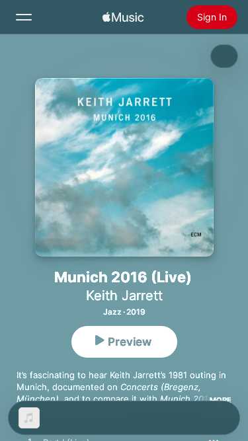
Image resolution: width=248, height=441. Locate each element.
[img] (123, 17)
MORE (220, 400)
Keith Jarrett (124, 295)
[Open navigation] (23, 17)
